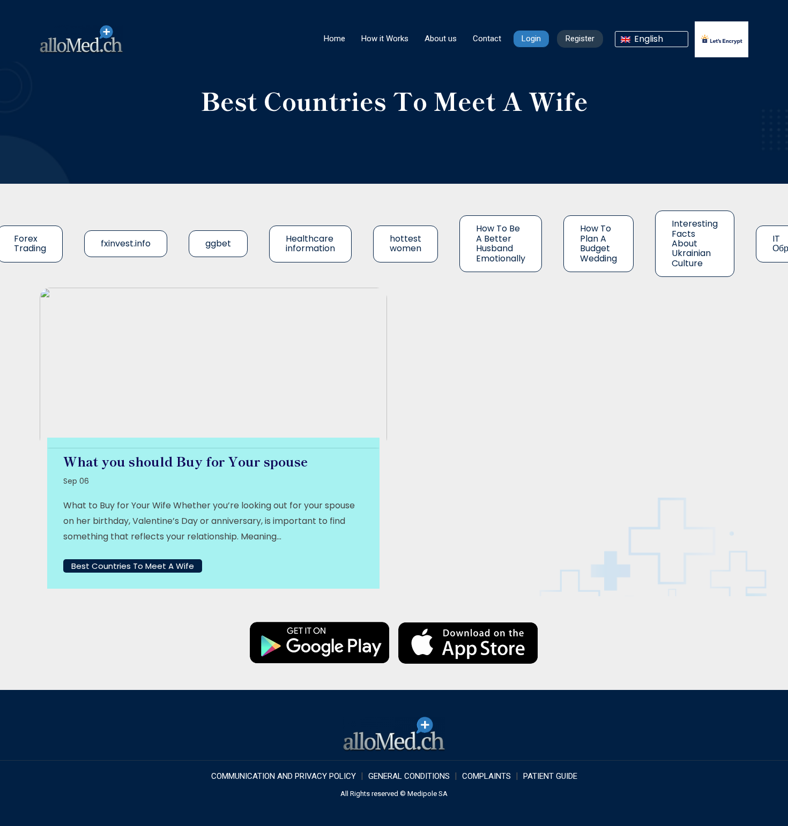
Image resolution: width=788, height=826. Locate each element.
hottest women (405, 243)
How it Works (384, 38)
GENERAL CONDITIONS (409, 776)
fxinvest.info (126, 243)
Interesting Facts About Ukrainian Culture (695, 243)
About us (441, 38)
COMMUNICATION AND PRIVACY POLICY (283, 776)
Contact (487, 38)
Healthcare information (310, 243)
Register (580, 38)
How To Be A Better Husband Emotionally (500, 243)
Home (334, 38)
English (647, 39)
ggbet (218, 243)
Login (531, 38)
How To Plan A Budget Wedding (598, 243)
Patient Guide (550, 776)
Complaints (486, 776)
